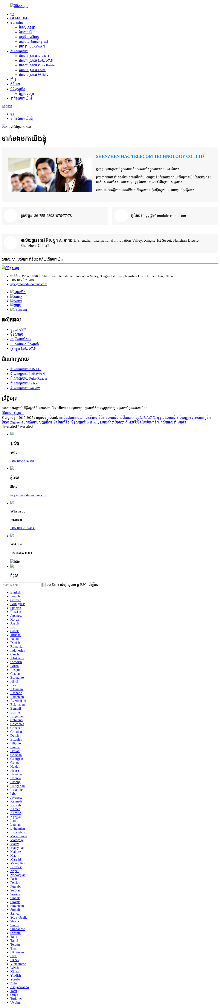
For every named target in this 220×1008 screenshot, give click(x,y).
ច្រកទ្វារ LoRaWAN (32, 46)
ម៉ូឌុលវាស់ (25, 32)
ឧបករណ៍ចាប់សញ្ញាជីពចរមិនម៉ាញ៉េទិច (45, 422)
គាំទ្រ (13, 79)
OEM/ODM (18, 18)
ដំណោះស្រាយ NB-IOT (34, 56)
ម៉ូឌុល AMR (27, 27)
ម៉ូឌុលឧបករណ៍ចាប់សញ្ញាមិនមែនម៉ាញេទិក (184, 417)
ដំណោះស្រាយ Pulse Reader (37, 65)
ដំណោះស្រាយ (19, 51)
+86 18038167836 (22, 528)
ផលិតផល (16, 23)
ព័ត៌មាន (15, 84)
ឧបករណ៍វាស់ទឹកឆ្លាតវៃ (33, 41)
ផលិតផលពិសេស (71, 417)
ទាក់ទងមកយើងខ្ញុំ (21, 98)
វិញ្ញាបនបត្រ (26, 93)
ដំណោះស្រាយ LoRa (32, 70)
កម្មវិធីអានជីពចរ (29, 37)
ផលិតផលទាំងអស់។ (173, 422)
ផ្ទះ (12, 14)
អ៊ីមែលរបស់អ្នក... (13, 413)
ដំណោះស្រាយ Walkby (33, 75)
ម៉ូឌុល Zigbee (11, 422)
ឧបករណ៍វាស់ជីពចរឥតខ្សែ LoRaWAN (130, 417)
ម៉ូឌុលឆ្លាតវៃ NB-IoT (84, 422)
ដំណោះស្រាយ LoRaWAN (36, 60)
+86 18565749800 (22, 461)
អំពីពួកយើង (17, 89)
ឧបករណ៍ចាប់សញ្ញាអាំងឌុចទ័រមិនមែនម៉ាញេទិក (129, 422)
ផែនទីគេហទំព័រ (94, 417)
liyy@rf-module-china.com (28, 284)
